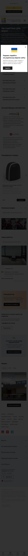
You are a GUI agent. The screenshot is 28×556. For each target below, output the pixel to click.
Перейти (7, 68)
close (25, 47)
